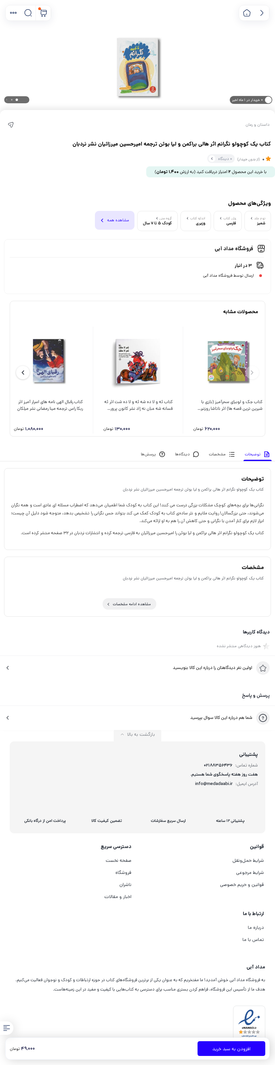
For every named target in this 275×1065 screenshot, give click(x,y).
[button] (13, 12)
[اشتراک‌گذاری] (10, 124)
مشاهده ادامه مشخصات (132, 604)
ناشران (125, 884)
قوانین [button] (257, 846)
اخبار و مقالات (117, 896)
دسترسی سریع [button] (116, 846)
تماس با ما (253, 939)
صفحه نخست (118, 860)
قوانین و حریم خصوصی (242, 884)
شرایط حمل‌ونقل (248, 860)
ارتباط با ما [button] (253, 913)
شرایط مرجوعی (250, 872)
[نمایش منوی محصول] (6, 1028)
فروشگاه (123, 872)
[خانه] (246, 12)
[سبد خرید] (43, 12)
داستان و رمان (257, 125)
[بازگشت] (261, 12)
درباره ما (256, 927)
